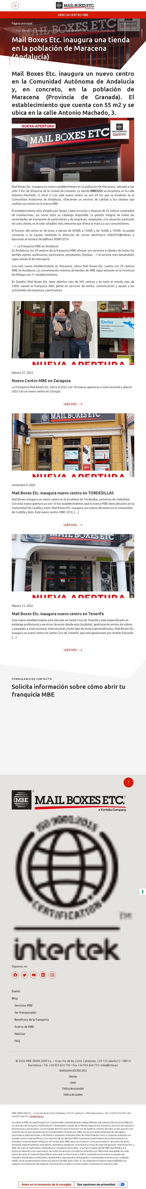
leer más (70, 404)
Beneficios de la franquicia (32, 1019)
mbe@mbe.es (36, 1116)
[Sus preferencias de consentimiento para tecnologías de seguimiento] (142, 891)
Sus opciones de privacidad (96, 1184)
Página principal (22, 23)
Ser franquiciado (25, 1012)
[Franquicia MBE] (76, 5)
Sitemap (73, 1076)
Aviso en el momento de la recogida (46, 1184)
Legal (73, 1082)
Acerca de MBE (24, 1026)
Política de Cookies (73, 1094)
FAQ (17, 1040)
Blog (15, 998)
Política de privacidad (73, 1088)
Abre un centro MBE (73, 14)
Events (16, 991)
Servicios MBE (24, 1005)
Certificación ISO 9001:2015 (73, 1070)
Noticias (20, 1033)
